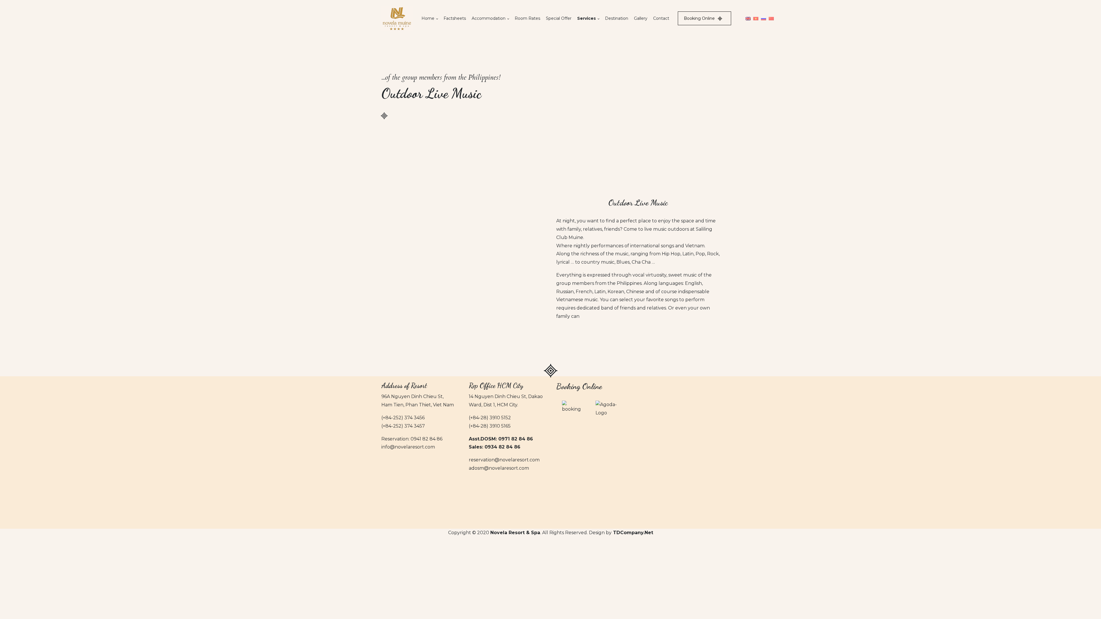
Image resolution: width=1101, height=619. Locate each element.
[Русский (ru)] (763, 18)
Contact (661, 18)
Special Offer (558, 18)
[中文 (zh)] (771, 18)
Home (427, 18)
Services (586, 18)
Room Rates (527, 18)
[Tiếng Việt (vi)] (755, 18)
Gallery (640, 18)
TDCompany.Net (633, 532)
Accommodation (488, 18)
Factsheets (455, 18)
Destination (616, 18)
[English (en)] (748, 18)
